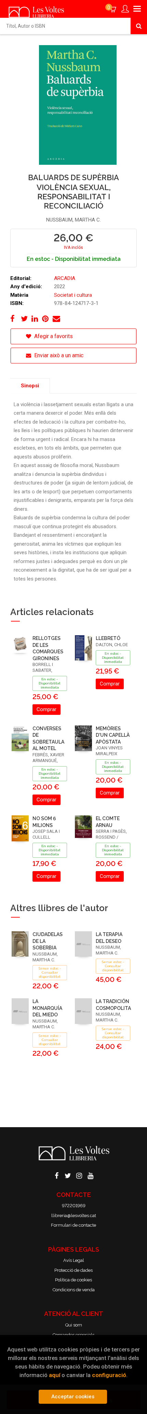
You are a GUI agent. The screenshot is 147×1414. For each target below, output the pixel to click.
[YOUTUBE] (90, 1175)
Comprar (46, 709)
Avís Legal (73, 1260)
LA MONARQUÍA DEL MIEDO (47, 1008)
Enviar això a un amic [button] (58, 355)
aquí (54, 1375)
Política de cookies (73, 1279)
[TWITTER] (68, 1175)
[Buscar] (139, 26)
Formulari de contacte (73, 1225)
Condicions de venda (74, 1289)
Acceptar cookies (72, 1396)
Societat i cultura (73, 295)
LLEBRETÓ (108, 638)
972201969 (73, 1205)
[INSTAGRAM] (79, 1175)
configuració (109, 1375)
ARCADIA (64, 278)
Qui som (73, 1325)
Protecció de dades (73, 1270)
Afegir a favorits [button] (53, 336)
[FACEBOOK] (57, 1175)
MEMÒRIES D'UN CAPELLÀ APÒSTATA (113, 735)
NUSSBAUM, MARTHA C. (73, 220)
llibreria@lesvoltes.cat (73, 1215)
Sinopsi (30, 386)
